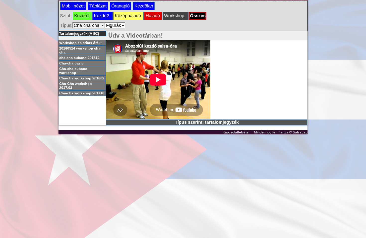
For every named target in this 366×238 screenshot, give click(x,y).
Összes (198, 15)
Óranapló (120, 5)
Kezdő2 (101, 15)
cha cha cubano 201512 (79, 58)
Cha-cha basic (71, 63)
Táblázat (98, 5)
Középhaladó (128, 15)
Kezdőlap (143, 5)
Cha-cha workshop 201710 (81, 93)
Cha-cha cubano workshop (73, 71)
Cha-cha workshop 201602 (81, 78)
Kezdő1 (81, 15)
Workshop (174, 15)
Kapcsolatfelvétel (236, 132)
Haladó (153, 15)
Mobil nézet (73, 5)
